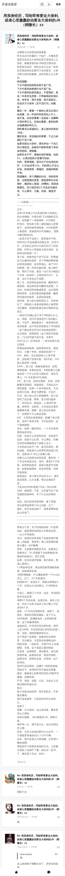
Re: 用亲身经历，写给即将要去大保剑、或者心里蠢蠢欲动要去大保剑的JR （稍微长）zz (38, 779)
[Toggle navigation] (42, 4)
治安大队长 (22, 847)
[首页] (16, 872)
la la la (20, 786)
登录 (58, 4)
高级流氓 (21, 47)
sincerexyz (22, 816)
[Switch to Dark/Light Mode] (49, 4)
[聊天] (49, 872)
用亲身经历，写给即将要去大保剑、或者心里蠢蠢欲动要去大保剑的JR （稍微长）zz (38, 39)
